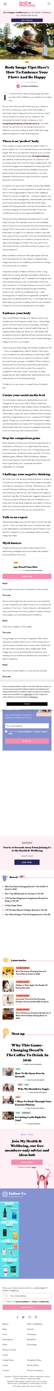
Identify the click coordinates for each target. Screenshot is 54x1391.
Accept (27, 704)
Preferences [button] (33, 697)
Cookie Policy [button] (28, 694)
